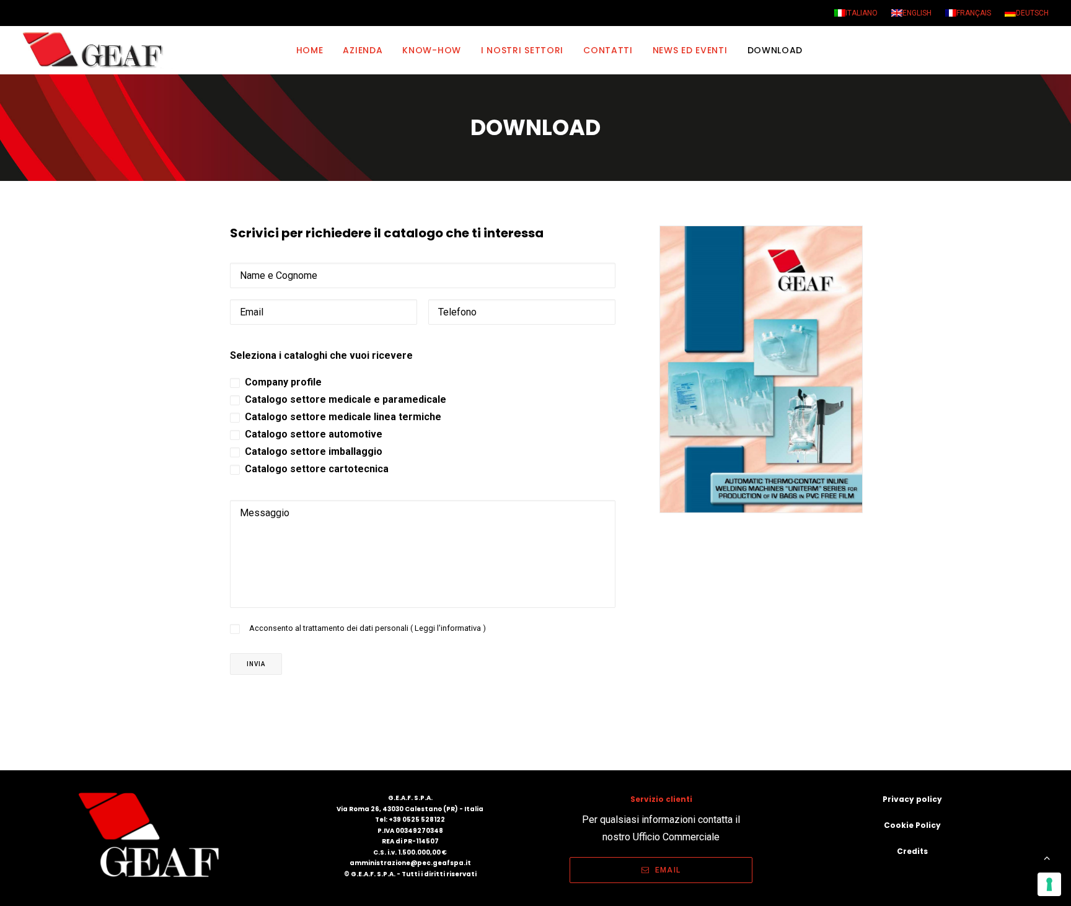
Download (775, 50)
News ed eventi (690, 50)
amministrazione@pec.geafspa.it (410, 863)
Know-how (431, 50)
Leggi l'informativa (449, 628)
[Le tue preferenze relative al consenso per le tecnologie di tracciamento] (1049, 884)
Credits (912, 851)
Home (310, 50)
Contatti (608, 50)
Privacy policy (912, 799)
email (668, 870)
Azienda (362, 50)
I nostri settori (522, 50)
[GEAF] (98, 50)
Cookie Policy (912, 825)
